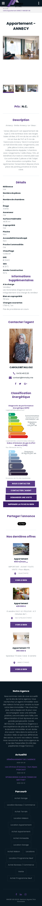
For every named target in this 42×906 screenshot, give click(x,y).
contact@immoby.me (23, 377)
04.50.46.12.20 (22, 373)
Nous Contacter (21, 483)
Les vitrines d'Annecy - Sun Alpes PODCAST (21, 768)
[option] (21, 47)
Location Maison (21, 818)
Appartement (21, 558)
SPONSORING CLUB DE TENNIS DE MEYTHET (21, 778)
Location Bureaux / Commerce (21, 805)
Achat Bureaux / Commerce (21, 865)
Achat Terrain (21, 811)
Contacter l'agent (21, 490)
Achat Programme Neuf (21, 878)
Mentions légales (26, 899)
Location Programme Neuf (21, 858)
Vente (21, 871)
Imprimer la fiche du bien (21, 504)
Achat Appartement (21, 831)
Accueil (5, 9)
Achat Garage (21, 798)
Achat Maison (13, 851)
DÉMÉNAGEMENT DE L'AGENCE (21, 759)
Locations (30, 851)
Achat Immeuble (21, 838)
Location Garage (21, 845)
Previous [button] (8, 59)
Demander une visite (21, 497)
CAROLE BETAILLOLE (21, 367)
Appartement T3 (21, 648)
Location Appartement (21, 825)
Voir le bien (21, 580)
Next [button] (34, 59)
